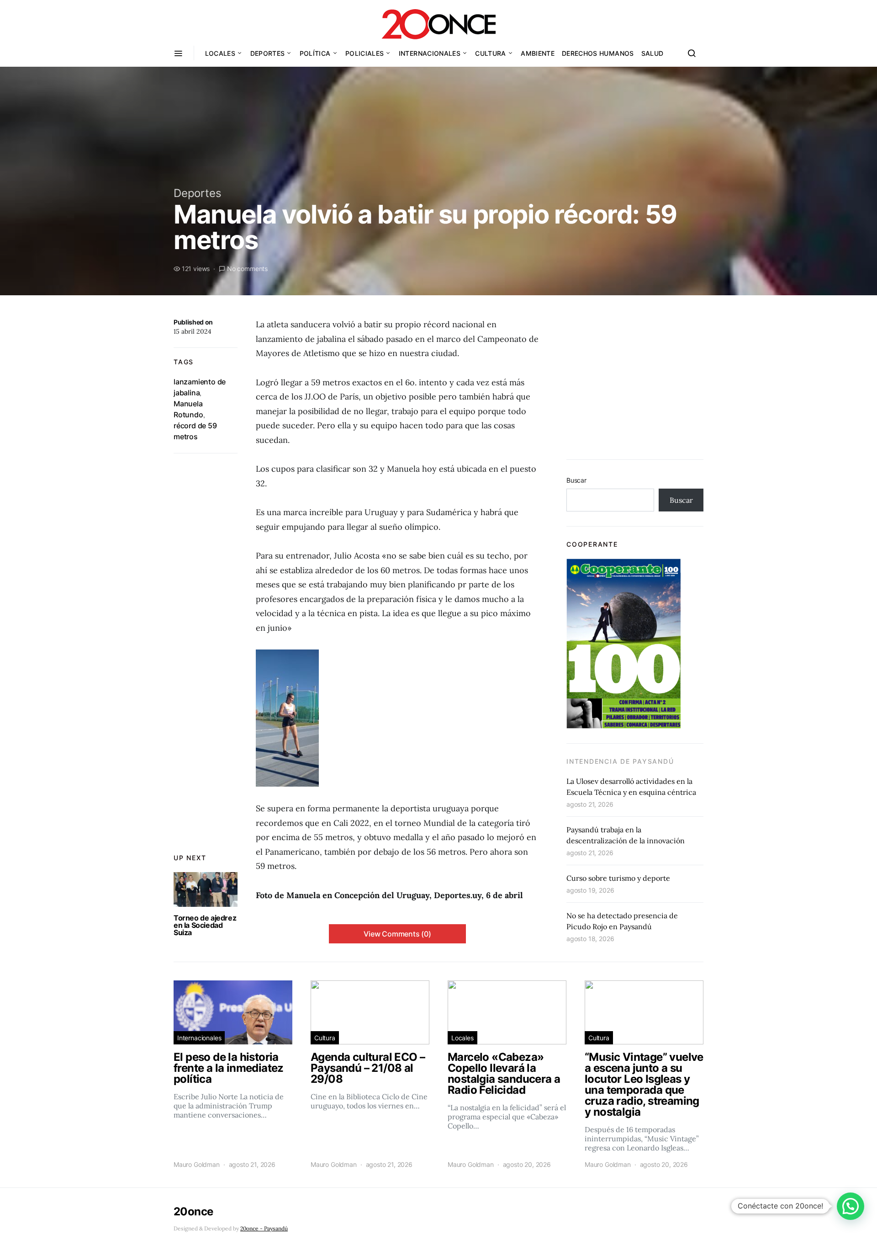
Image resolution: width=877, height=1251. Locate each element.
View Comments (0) (397, 933)
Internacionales (429, 53)
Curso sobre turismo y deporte (618, 878)
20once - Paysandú (264, 1228)
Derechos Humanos (598, 53)
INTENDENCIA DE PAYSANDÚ (620, 761)
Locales (220, 53)
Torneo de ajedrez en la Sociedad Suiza (205, 925)
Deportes (267, 53)
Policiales (364, 53)
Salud (652, 53)
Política (315, 53)
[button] (850, 1206)
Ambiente (538, 53)
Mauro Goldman (197, 1164)
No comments (247, 268)
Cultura (490, 53)
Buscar (576, 480)
